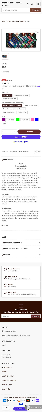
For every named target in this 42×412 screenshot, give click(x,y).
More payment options (21, 142)
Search (36, 10)
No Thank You (22, 112)
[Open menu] (38, 4)
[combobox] (21, 10)
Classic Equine (6, 355)
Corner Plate (6, 95)
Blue (37, 120)
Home (3, 21)
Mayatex (4, 63)
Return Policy (12, 286)
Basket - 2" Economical (31, 105)
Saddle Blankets (20, 21)
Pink (32, 120)
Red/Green (25, 119)
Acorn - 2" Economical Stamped (12, 105)
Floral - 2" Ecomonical (9, 109)
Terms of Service (7, 385)
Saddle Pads (10, 21)
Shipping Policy (6, 367)
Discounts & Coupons (8, 380)
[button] (33, 408)
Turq (4, 123)
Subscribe (35, 316)
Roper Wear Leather (8, 112)
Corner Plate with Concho (21, 95)
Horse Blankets (6, 357)
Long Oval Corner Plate (9, 98)
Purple (3, 120)
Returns (3, 372)
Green (18, 120)
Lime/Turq (11, 119)
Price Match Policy (7, 376)
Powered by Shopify (32, 397)
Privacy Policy (6, 389)
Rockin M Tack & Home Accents (11, 4)
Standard (21, 109)
